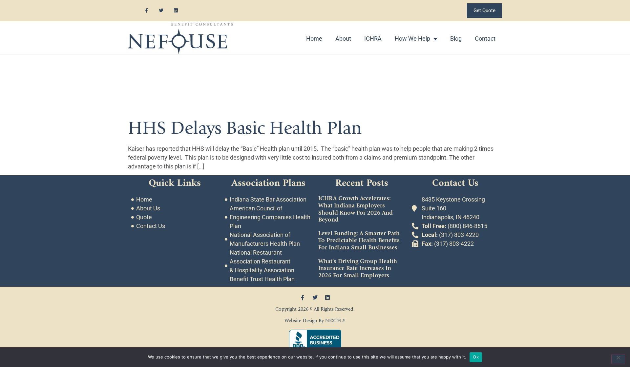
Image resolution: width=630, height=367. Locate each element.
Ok (476, 356)
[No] (618, 359)
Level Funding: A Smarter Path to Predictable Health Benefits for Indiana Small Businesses (359, 240)
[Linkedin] (176, 10)
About (343, 38)
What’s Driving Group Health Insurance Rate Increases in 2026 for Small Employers (357, 268)
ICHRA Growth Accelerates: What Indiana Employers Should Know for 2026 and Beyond (355, 209)
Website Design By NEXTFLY (315, 320)
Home (314, 38)
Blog (456, 38)
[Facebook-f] (146, 10)
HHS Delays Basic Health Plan (245, 128)
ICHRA (373, 38)
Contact (485, 38)
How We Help (412, 38)
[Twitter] (161, 10)
